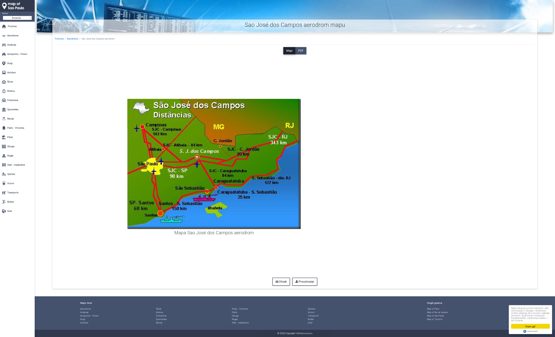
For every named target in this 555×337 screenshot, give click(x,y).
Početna (59, 38)
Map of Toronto (434, 319)
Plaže (234, 312)
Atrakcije (84, 312)
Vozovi (311, 312)
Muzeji (159, 323)
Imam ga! (530, 326)
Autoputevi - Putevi (89, 316)
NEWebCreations (304, 333)
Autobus (84, 323)
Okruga (235, 316)
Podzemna (161, 316)
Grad (310, 323)
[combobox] (17, 18)
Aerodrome (72, 38)
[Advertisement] (295, 74)
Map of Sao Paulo (435, 316)
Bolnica (159, 312)
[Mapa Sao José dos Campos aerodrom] (214, 163)
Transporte (313, 316)
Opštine (311, 309)
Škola (158, 309)
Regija (235, 319)
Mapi (289, 50)
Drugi (82, 319)
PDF (301, 50)
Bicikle (311, 319)
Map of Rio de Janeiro (437, 312)
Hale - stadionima (240, 323)
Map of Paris (433, 309)
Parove (5, 13)
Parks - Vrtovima (240, 309)
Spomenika (161, 319)
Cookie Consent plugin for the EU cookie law (530, 331)
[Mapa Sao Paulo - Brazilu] (17, 10)
